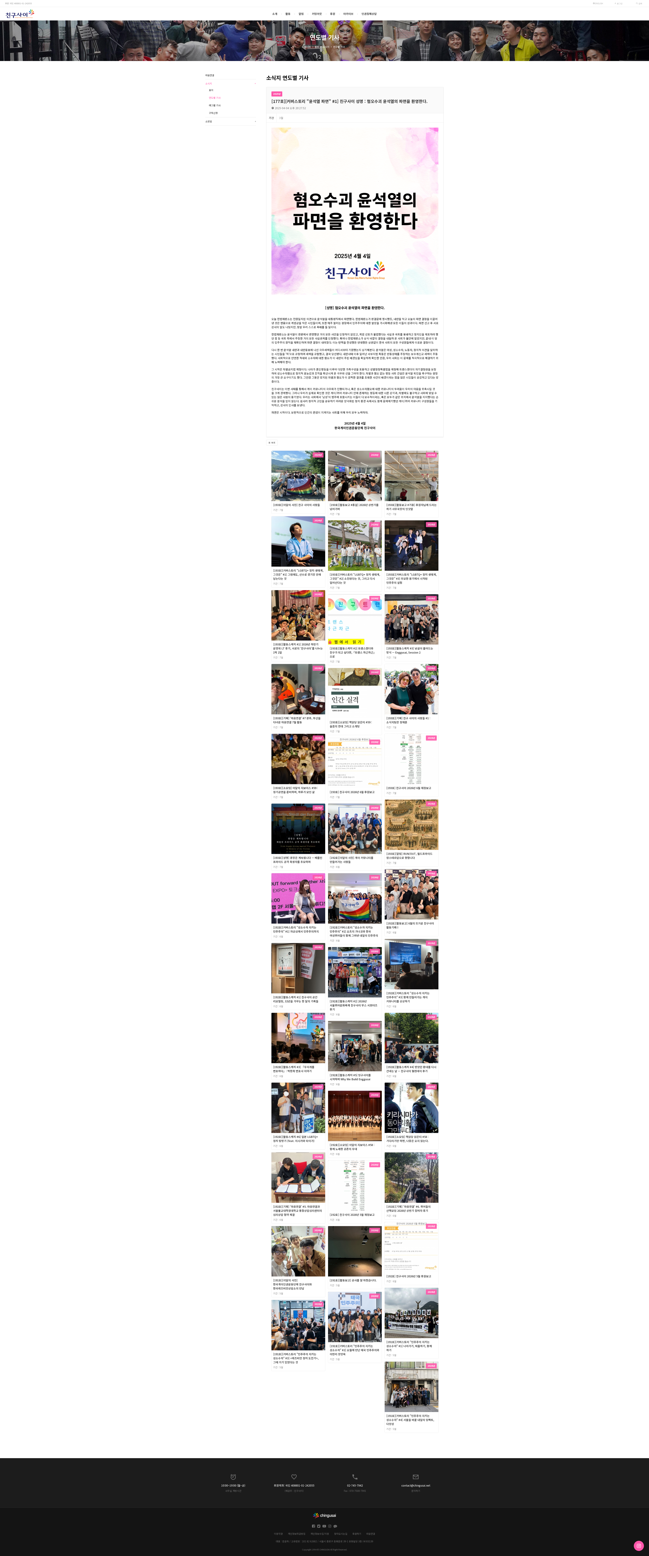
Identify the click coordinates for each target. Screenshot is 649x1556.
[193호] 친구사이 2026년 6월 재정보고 (408, 788)
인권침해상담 (369, 14)
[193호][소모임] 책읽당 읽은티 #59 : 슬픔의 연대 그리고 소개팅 (351, 724)
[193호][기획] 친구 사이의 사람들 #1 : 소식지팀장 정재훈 (408, 720)
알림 (301, 14)
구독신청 (213, 113)
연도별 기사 (339, 47)
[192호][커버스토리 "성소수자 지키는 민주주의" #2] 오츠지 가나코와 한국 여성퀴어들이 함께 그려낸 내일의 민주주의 (354, 931)
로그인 (619, 3)
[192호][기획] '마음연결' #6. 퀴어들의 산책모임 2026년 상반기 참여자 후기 (408, 1208)
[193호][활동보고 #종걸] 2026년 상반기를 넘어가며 (354, 507)
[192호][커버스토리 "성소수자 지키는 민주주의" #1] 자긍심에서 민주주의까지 (296, 929)
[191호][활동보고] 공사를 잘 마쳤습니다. (353, 1280)
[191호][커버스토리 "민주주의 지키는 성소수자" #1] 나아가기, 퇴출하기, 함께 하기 (409, 1346)
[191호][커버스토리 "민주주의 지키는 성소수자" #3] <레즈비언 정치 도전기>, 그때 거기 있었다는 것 (296, 1358)
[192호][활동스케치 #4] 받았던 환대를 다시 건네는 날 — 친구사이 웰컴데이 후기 (411, 1069)
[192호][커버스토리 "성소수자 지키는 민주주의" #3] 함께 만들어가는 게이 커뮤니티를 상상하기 (408, 997)
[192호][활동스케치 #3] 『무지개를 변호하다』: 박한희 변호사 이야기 (293, 1069)
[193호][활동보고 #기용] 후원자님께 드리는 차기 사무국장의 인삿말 (411, 507)
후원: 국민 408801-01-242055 (18, 3)
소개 (274, 14)
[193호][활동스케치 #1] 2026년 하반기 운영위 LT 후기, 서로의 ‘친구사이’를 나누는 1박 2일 (298, 648)
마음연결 (209, 75)
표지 (211, 90)
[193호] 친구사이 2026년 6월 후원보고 (352, 792)
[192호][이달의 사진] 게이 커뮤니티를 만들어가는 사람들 (351, 860)
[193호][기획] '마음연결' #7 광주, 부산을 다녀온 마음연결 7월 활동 (297, 720)
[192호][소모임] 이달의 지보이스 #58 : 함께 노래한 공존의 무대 (352, 1147)
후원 (332, 14)
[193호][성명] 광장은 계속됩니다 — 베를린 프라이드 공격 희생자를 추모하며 (297, 860)
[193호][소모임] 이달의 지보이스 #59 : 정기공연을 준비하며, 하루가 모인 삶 (295, 790)
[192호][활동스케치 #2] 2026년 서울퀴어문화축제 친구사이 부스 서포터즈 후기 (353, 1005)
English (599, 3)
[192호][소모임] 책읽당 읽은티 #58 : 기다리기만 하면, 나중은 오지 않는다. (407, 1139)
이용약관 (278, 1533)
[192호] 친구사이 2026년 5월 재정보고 (352, 1215)
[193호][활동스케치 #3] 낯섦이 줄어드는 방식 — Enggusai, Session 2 (409, 650)
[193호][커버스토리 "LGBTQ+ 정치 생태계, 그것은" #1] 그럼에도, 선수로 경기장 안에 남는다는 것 (298, 574)
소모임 (230, 121)
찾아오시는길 (340, 1533)
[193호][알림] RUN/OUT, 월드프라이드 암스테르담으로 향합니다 (409, 856)
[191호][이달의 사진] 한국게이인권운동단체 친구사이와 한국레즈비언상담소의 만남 (292, 1284)
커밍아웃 (317, 14)
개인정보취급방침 (296, 1533)
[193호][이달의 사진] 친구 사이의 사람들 (296, 505)
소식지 (326, 47)
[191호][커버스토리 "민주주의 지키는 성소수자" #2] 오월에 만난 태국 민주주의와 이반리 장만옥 (354, 1350)
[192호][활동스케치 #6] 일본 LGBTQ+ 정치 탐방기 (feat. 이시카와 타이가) (295, 1139)
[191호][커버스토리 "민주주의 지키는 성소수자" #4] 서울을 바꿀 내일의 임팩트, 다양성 (410, 1420)
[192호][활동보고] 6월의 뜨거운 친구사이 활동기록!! (410, 925)
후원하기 (356, 1533)
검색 (640, 3)
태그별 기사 (215, 105)
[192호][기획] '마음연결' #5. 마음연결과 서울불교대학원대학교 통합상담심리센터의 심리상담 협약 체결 (297, 1210)
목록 (273, 442)
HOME (307, 47)
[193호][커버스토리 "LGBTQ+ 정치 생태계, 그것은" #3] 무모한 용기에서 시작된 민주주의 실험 (411, 578)
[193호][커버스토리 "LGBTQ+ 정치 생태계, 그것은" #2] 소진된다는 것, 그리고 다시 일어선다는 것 (355, 578)
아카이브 (348, 14)
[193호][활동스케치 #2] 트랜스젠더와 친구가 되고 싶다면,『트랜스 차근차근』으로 (353, 652)
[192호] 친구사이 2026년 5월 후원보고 (408, 1276)
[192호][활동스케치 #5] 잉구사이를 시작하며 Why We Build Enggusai (350, 1077)
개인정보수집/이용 (319, 1533)
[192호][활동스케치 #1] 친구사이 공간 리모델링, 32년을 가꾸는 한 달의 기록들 (295, 999)
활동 (288, 14)
